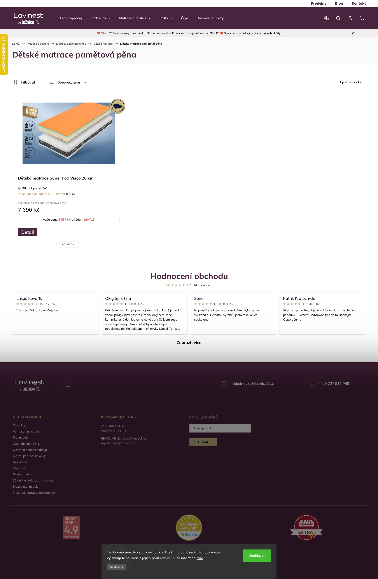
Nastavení (116, 567)
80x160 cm (68, 244)
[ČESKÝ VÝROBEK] (68, 134)
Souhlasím (257, 555)
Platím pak (20, 437)
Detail (27, 232)
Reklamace (20, 462)
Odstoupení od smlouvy (29, 456)
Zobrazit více (189, 342)
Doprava (19, 468)
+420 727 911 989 (333, 383)
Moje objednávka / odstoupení (34, 493)
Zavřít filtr (23, 82)
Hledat (203, 442)
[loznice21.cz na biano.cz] (71, 528)
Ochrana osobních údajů (30, 450)
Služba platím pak (25, 486)
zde (200, 558)
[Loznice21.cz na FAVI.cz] (306, 527)
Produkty (19, 425)
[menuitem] (318, 3)
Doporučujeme (69, 82)
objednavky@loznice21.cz (254, 383)
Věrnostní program (26, 431)
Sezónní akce (22, 474)
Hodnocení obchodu (189, 276)
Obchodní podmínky (26, 444)
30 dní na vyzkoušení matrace (33, 480)
